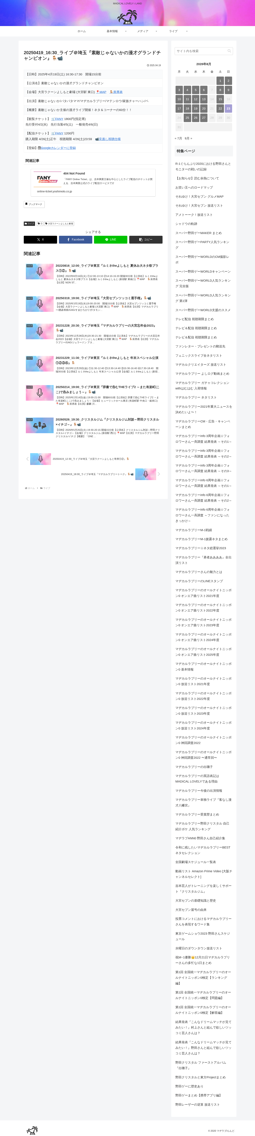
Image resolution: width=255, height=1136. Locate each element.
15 (220, 99)
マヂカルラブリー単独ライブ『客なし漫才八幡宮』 (203, 802)
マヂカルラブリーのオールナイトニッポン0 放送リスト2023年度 (203, 710)
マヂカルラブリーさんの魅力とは (198, 572)
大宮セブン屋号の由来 (191, 910)
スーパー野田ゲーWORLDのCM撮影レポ (202, 259)
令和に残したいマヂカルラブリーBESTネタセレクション (202, 850)
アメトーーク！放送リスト (194, 215)
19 (195, 108)
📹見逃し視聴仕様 (108, 139)
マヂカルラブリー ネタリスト (196, 397)
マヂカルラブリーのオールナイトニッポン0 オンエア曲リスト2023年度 (203, 622)
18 (187, 108)
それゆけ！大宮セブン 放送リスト (199, 205)
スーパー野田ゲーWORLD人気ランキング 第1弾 (203, 298)
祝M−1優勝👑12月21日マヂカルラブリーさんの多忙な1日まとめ (202, 960)
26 (195, 117)
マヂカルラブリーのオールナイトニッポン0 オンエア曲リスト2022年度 (203, 607)
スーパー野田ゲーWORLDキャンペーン (203, 271)
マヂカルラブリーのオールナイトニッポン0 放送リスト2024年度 (203, 725)
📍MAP (101, 92)
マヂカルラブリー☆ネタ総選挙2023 (200, 548)
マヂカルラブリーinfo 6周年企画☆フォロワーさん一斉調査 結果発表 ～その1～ (203, 483)
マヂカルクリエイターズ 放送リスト (200, 364)
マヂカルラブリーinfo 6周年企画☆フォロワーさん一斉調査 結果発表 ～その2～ (203, 497)
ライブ (31, 223)
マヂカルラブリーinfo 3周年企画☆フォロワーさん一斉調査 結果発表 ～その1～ (203, 438)
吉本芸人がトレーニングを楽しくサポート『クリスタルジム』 (203, 888)
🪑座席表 (116, 92)
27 (204, 117)
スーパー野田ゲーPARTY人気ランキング (202, 244)
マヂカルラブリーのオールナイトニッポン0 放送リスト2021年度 (203, 681)
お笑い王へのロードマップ (194, 187)
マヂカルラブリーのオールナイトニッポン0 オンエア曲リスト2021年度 (203, 592)
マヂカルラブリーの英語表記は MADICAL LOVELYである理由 (197, 778)
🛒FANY (57, 119)
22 (220, 108)
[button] (146, 240)
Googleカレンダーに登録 (58, 148)
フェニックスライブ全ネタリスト (198, 355)
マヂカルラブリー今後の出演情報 (198, 790)
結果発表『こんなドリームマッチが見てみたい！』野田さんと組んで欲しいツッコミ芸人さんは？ (203, 1048)
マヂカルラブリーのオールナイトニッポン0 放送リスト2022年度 (203, 696)
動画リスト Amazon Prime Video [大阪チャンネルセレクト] (203, 874)
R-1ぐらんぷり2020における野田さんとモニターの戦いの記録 (203, 166)
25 (187, 117)
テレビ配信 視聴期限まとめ (194, 319)
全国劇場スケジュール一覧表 (195, 862)
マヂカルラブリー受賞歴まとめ (197, 814)
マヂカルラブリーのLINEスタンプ (199, 581)
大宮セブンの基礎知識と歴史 (195, 900)
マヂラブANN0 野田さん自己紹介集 (200, 838)
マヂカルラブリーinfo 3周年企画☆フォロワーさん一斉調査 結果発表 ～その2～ (203, 453)
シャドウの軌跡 (186, 224)
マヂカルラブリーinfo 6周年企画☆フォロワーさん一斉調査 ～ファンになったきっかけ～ (202, 515)
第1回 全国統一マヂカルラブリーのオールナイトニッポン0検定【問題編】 (203, 995)
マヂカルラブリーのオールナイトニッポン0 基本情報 (203, 666)
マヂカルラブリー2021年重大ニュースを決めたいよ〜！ (203, 409)
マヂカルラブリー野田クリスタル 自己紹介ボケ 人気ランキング (202, 826)
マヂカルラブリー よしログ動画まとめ (202, 373)
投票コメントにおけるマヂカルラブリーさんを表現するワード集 (203, 921)
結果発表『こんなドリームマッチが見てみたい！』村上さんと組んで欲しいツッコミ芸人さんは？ (203, 1027)
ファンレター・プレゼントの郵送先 (200, 346)
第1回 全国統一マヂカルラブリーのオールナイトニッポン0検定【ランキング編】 (203, 977)
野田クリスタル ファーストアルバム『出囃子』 (200, 1065)
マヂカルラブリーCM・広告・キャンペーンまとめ (202, 424)
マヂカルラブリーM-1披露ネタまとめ (201, 539)
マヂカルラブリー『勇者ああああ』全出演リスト (203, 560)
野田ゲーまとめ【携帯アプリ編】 (198, 1095)
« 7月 (178, 138)
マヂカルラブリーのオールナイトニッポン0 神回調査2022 (203, 740)
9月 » (188, 138)
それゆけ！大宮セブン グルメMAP (199, 196)
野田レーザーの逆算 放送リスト (197, 1104)
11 (187, 99)
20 (204, 108)
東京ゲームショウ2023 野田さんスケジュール (202, 936)
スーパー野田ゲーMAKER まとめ (198, 233)
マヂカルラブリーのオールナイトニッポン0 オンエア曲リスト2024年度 (203, 637)
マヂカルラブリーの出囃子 (194, 767)
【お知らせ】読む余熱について (197, 178)
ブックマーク (35, 204)
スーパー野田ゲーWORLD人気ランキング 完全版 (203, 283)
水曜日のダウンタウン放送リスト (198, 948)
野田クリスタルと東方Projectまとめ (200, 1077)
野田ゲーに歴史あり (189, 1086)
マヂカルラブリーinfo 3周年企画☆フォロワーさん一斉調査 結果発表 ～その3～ (203, 468)
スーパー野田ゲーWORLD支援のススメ (203, 310)
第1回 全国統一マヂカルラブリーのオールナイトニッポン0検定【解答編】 (203, 1009)
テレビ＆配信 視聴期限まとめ (196, 328)
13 (204, 99)
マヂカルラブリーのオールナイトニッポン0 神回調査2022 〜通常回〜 (203, 754)
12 (195, 99)
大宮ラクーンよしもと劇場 (60, 223)
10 (179, 99)
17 (179, 108)
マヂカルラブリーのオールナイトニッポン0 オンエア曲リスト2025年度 (203, 651)
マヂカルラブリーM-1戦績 (193, 530)
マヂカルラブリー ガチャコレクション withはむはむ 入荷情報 (202, 385)
